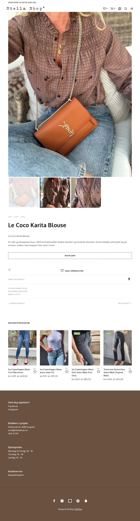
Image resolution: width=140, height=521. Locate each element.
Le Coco (17, 294)
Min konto (97, 8)
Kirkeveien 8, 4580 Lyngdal (21, 427)
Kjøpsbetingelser (16, 475)
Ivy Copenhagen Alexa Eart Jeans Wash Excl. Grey (82, 372)
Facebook (13, 406)
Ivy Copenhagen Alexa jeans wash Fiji (50, 371)
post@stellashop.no (18, 430)
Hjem (10, 217)
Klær (16, 217)
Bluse (23, 217)
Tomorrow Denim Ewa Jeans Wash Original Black (114, 372)
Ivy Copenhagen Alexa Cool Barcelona (19, 371)
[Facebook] (130, 279)
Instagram (13, 409)
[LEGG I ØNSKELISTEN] (35, 371)
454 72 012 (13, 433)
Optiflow (78, 509)
